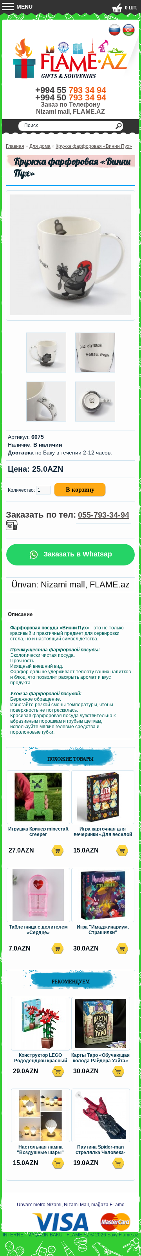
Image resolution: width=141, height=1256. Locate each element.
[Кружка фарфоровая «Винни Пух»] (70, 313)
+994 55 (70, 90)
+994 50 (70, 97)
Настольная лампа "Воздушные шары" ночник (40, 1150)
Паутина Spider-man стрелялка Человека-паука (100, 1150)
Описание (20, 614)
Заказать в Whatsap (77, 554)
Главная (15, 146)
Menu (24, 7)
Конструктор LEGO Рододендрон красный (40, 1057)
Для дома (40, 146)
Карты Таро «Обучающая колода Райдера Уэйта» (100, 1057)
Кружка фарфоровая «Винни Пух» (94, 146)
